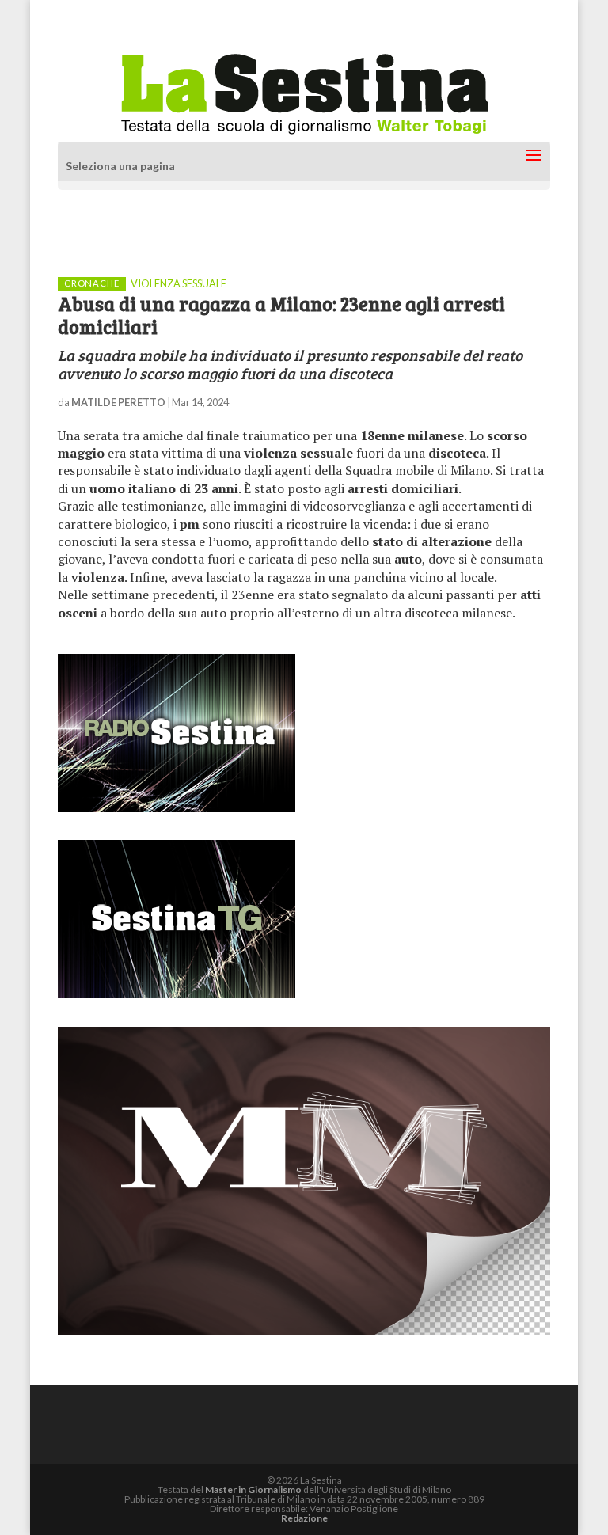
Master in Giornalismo (253, 1489)
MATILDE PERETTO (118, 402)
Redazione (304, 1518)
